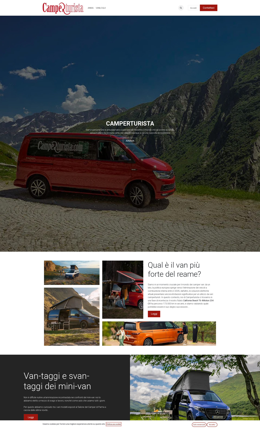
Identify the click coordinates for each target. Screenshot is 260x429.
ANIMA (130, 140)
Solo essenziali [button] (199, 425)
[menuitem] (91, 7)
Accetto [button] (212, 425)
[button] (181, 8)
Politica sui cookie (114, 424)
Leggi (154, 313)
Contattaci (208, 7)
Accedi (193, 8)
